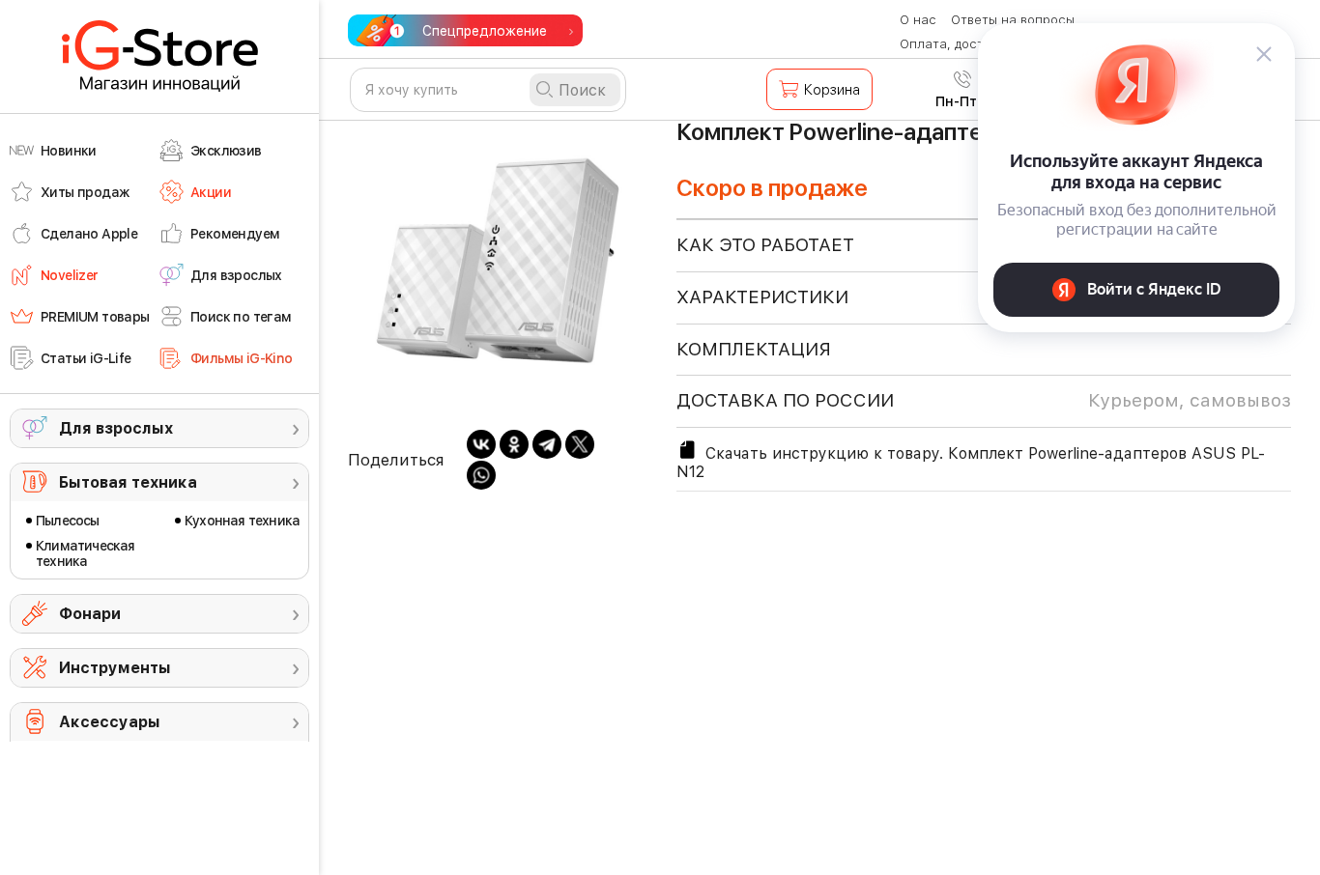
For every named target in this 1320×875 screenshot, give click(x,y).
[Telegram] (546, 444)
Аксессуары (109, 722)
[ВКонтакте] (481, 444)
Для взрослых (116, 428)
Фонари (90, 614)
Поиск (582, 90)
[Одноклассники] (514, 444)
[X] (579, 444)
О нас (918, 20)
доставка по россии (983, 400)
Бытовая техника (128, 482)
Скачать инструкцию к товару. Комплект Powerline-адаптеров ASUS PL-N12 (970, 462)
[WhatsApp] (481, 475)
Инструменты (115, 668)
